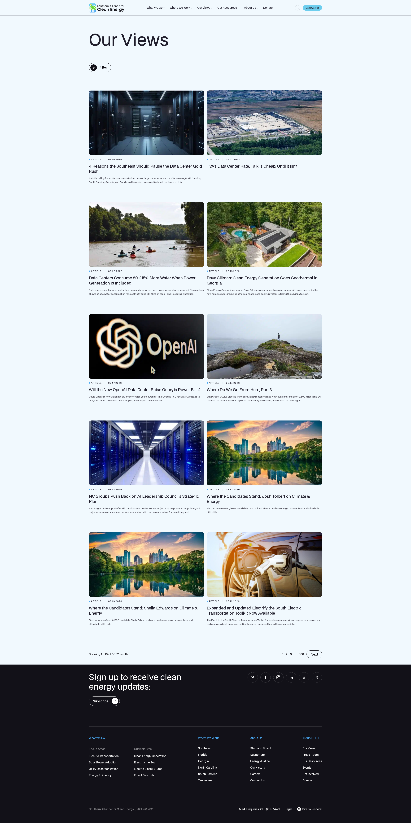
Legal (288, 809)
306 (301, 654)
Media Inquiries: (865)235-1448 (259, 809)
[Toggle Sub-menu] (164, 8)
